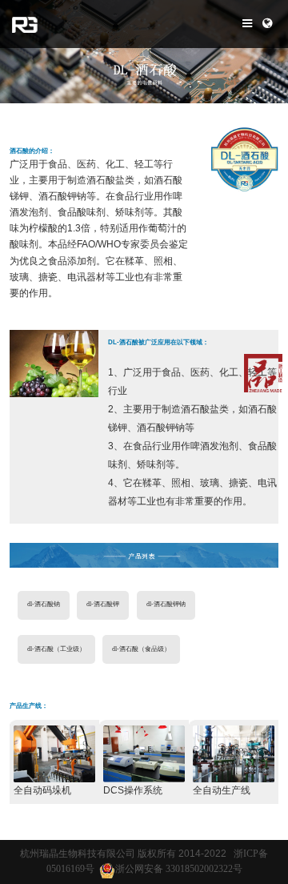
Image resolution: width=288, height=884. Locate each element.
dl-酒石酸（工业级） (56, 649)
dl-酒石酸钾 (102, 604)
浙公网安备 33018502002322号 (178, 869)
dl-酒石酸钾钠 (166, 604)
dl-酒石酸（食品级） (141, 649)
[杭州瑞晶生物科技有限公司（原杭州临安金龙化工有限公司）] (25, 24)
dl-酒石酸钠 (43, 604)
